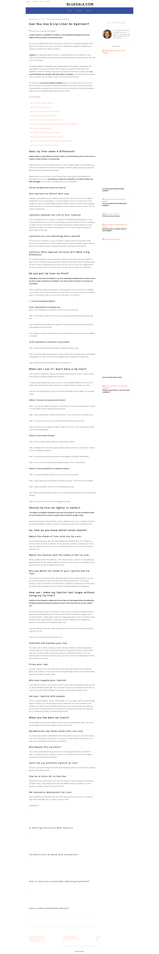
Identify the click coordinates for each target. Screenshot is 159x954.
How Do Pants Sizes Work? (112, 377)
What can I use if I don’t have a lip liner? (46, 111)
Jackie (32, 27)
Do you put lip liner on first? (41, 107)
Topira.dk (98, 936)
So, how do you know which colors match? (47, 120)
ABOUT (48, 1)
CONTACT (34, 1)
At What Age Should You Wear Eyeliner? (46, 132)
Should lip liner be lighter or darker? (44, 116)
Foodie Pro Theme (92, 946)
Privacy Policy (79, 951)
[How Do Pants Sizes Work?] (116, 239)
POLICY (42, 1)
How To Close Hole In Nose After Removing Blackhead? (51, 141)
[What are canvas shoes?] (110, 214)
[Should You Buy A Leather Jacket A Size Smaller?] (116, 226)
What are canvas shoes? (111, 216)
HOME (28, 1)
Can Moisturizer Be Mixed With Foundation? (47, 137)
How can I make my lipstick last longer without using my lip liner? (54, 124)
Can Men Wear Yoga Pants (70, 936)
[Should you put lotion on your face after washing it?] (116, 388)
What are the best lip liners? (42, 128)
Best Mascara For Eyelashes (37, 938)
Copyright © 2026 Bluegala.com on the (74, 946)
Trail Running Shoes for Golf (36, 940)
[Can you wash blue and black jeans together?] (116, 201)
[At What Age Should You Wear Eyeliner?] (116, 53)
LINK (64, 940)
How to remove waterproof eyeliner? (45, 145)
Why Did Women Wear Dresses (71, 938)
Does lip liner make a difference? (43, 103)
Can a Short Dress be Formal (37, 936)
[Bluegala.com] (79, 4)
